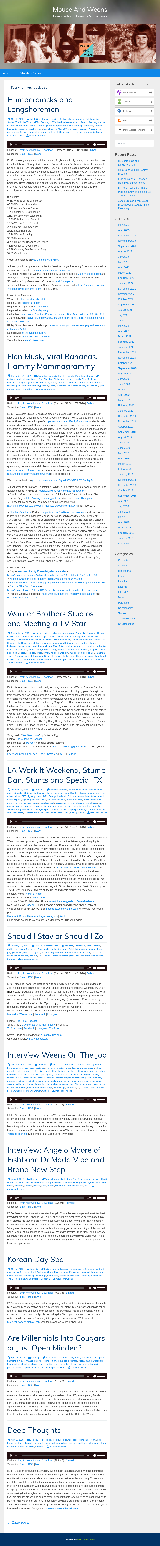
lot (97, 646)
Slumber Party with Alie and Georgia (25, 809)
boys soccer (76, 1269)
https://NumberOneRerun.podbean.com (64, 512)
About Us (8, 73)
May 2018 (123, 517)
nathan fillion (82, 649)
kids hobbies (53, 1272)
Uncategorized (43, 633)
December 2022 (127, 235)
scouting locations (72, 1081)
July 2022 (123, 256)
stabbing (60, 132)
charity (97, 945)
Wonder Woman (84, 659)
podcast (11, 132)
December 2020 (127, 352)
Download (47, 150)
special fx (64, 809)
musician (83, 129)
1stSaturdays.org (38, 310)
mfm (75, 799)
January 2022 (125, 283)
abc (54, 1064)
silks (56, 1275)
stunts (10, 656)
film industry (63, 1071)
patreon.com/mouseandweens (52, 270)
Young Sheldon (14, 662)
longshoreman (35, 129)
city (92, 1064)
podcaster (30, 806)
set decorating (38, 1084)
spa (90, 1275)
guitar (37, 952)
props (39, 653)
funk (42, 1182)
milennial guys (31, 1364)
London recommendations (91, 382)
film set (73, 1071)
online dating (94, 1364)
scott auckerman (53, 1081)
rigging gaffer (57, 653)
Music (71, 119)
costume (60, 636)
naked (10, 1275)
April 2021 (124, 331)
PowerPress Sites (86, 1539)
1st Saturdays (44, 122)
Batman (101, 633)
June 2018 (124, 511)
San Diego (41, 1275)
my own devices (23, 803)
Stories (10, 122)
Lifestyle (62, 119)
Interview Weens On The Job (57, 1054)
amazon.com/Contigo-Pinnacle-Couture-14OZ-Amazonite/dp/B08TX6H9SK (62, 314)
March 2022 (124, 272)
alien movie (69, 633)
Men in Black (34, 649)
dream (91, 1068)
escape (89, 1357)
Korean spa (75, 1272)
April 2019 (124, 458)
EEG (24, 796)
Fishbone (34, 1182)
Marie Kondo (13, 955)
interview (67, 1182)
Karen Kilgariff (14, 799)
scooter (86, 806)
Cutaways (89, 636)
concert (96, 1179)
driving (17, 796)
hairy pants (50, 382)
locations (22, 129)
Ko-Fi (63, 754)
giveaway (16, 952)
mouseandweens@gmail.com (25, 288)
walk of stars (16, 659)
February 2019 (126, 469)
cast (88, 1064)
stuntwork (12, 812)
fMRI (45, 796)
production (31, 1081)
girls (99, 1440)
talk (100, 1275)
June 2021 (124, 320)
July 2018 (123, 506)
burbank (69, 1064)
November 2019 (127, 421)
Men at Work (64, 129)
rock (69, 1185)
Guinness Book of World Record (58, 643)
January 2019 (125, 474)
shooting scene (60, 1084)
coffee (82, 122)
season (11, 1084)
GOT (31, 952)
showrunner (33, 1087)
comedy (68, 379)
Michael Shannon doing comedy (28, 578)
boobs (34, 379)
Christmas (59, 379)
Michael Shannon (30, 385)
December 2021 (127, 288)
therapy (11, 959)
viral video (27, 389)
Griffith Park (35, 643)
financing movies (34, 1361)
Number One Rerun (21, 512)
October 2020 (125, 363)
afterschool (79, 945)
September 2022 (127, 246)
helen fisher (91, 796)
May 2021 (123, 326)
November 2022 (127, 241)
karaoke (98, 125)
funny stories (37, 382)
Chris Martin (30, 793)
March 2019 (124, 464)
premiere (30, 653)
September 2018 (127, 495)
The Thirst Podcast (26, 1021)
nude (56, 1364)
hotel (28, 646)
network (41, 1077)
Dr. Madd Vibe (22, 1182)
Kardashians (97, 1361)
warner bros (30, 659)
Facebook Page (36, 754)
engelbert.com (42, 306)
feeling (53, 949)
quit (93, 955)
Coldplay (41, 793)
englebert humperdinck (54, 125)
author (71, 789)
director (75, 1068)
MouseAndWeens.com (19, 1014)
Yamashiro (98, 659)
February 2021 (126, 341)
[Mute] (94, 144)
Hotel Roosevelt (39, 646)
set (66, 653)
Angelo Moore (52, 1179)
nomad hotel (91, 803)
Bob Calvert (82, 789)
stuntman (100, 653)
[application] (57, 144)
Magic (24, 649)
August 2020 (125, 373)
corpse (51, 636)
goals (91, 1071)
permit (88, 1077)
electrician (48, 639)
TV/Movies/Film (23, 122)
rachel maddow (64, 385)
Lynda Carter (13, 649)
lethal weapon (38, 1074)
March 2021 (124, 336)
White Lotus (96, 132)
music (75, 129)
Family (54, 119)
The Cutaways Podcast (29, 739)
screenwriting (88, 1081)
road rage (91, 1443)
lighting (49, 1074)
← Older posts (18, 1522)
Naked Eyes (95, 129)
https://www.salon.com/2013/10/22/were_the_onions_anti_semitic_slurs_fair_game (53, 590)
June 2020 (124, 384)
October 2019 (125, 426)
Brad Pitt (42, 379)
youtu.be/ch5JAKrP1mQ (45, 259)
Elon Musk (87, 379)
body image (50, 1269)
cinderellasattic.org (37, 1038)
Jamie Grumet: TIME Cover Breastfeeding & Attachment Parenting (133, 205)
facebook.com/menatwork (36, 336)
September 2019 (127, 432)
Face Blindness (18, 582)
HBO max (93, 643)
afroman (63, 789)
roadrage (101, 1443)
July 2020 (123, 379)
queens (52, 806)
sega (93, 806)
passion (11, 806)
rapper (60, 806)
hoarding (78, 125)
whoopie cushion (66, 659)
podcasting (41, 806)
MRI (80, 799)
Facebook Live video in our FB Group (77, 867)
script (99, 1081)
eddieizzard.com (31, 303)
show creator (92, 1084)
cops (44, 636)
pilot (95, 1077)
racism (51, 1185)
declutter (20, 949)
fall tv (20, 1071)
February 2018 (126, 533)
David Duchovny (55, 793)
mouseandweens (37, 135)
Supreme (19, 656)
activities (69, 945)
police (22, 653)
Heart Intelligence (50, 952)
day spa (11, 1272)
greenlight (100, 1071)
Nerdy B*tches (34, 893)
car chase (79, 1064)
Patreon (30, 742)
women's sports (15, 135)
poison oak (12, 653)
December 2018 (127, 479)
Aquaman (91, 633)
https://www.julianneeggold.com (43, 498)
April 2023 (124, 230)
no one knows (77, 803)
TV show (84, 1087)
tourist (18, 389)
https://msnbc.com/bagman (22, 597)
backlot (60, 1064)
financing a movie (16, 1361)
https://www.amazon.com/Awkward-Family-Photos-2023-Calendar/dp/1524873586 (52, 575)
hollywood (12, 646)
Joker (61, 646)
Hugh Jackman (38, 1272)
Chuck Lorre (34, 636)
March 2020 (124, 400)
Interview (123, 581)
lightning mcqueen (31, 799)
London (73, 382)
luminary (61, 799)
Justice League (72, 646)
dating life (80, 1357)
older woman (80, 1364)
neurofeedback (46, 803)
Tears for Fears (81, 132)
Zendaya (45, 1279)
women (37, 1091)
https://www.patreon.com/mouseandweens (62, 490)
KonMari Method (73, 952)
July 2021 (123, 315)
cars (91, 789)
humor (10, 1443)
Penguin (93, 649)
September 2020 (127, 368)
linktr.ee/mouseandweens (89, 285)
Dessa (83, 793)
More (38, 154)
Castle (10, 636)
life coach (96, 952)
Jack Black (62, 382)
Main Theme (39, 1024)
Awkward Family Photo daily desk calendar (42, 571)
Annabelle (80, 633)
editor (98, 1068)
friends (97, 639)
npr (100, 803)
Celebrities (35, 119)
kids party (12, 129)
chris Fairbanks (14, 793)
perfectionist (78, 1077)
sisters (51, 132)
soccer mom (81, 1275)
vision (93, 1087)
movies (61, 649)
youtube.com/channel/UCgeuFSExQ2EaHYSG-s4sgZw (63, 480)
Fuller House (21, 643)
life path (29, 1443)
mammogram (14, 385)
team (20, 812)
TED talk (28, 812)
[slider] (101, 144)
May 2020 (123, 389)
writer (66, 812)
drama (83, 1068)
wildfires (39, 1446)
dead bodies (35, 639)
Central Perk (21, 636)
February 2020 (126, 405)
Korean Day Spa (35, 1259)
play (100, 1077)
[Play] (11, 144)
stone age (82, 809)
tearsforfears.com (34, 340)
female (47, 1071)
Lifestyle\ (123, 592)
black (62, 1179)
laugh (79, 1182)
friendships (84, 1440)
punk (43, 1185)
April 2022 (124, 267)
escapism (99, 1357)
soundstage (59, 1087)
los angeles (85, 1074)
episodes (11, 1071)
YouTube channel (17, 1133)
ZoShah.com (14, 1028)
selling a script (23, 1084)
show (82, 1084)
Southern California (24, 1446)
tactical (28, 656)
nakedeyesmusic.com (34, 333)
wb (55, 659)
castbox (98, 789)
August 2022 (125, 251)
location (90, 646)
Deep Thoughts (34, 1430)
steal (95, 1275)
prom (87, 955)
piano (72, 955)
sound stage (46, 1087)
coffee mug (91, 122)
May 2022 (123, 262)
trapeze (36, 1279)
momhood (50, 1443)
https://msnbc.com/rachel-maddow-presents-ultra (68, 593)
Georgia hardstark (58, 796)
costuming (50, 1068)
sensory (100, 955)
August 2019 (125, 437)
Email (23, 154)
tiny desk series (41, 812)
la (29, 1074)
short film (73, 1084)
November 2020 (127, 357)
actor (48, 1357)
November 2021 (127, 294)
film (54, 1071)
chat (75, 122)
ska (81, 1185)
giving (25, 952)
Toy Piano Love (30, 735)
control (101, 122)
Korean (64, 1272)
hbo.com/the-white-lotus (34, 299)
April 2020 (124, 395)
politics (36, 1185)
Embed (93, 150)
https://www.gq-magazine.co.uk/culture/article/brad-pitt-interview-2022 (68, 582)
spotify (73, 809)
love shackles (50, 129)
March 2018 (124, 527)
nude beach (66, 1364)
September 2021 (127, 304)
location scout (61, 1074)
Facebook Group (16, 754)
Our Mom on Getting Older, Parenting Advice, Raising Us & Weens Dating (134, 192)
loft (49, 799)
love (54, 799)
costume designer (74, 636)
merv (69, 799)
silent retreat (41, 132)
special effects (51, 809)
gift (8, 952)
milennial (18, 1364)
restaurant (60, 1185)
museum (70, 649)
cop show (23, 1068)
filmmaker (83, 1071)
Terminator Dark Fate (43, 656)
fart (90, 639)
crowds (77, 379)
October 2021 (125, 299)
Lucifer (102, 646)
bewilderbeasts (64, 122)
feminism (62, 949)
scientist (77, 806)
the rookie (89, 656)
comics (63, 1440)
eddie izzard (36, 125)
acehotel (53, 789)
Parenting (79, 119)
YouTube (54, 1028)
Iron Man (53, 646)
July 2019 (123, 442)
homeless (88, 125)
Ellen (56, 639)
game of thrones (96, 949)
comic (56, 1440)
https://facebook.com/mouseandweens (28, 474)
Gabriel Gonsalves (77, 949)
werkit (53, 812)
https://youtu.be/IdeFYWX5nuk (65, 578)
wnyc (60, 812)
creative (61, 1068)
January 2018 (125, 538)
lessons (86, 952)
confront (100, 1269)
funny (69, 125)
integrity (101, 796)
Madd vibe (100, 1182)
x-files (81, 812)
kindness (19, 1443)
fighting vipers (34, 796)
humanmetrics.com (51, 1035)
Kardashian (84, 1361)
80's (54, 122)
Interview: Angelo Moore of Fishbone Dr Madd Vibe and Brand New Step (55, 1159)
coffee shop (88, 1269)
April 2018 (124, 522)
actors (55, 1357)
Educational (124, 571)
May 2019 (123, 453)
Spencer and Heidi (40, 1367)
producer (20, 1081)
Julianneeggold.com (89, 274)
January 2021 (125, 347)
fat (17, 1272)
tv (8, 659)
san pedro (29, 132)
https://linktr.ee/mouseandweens (25, 505)
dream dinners (14, 125)
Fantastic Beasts (80, 639)
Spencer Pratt (58, 1367)
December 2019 (127, 416)
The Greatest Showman (19, 1279)
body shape (63, 1269)
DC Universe (21, 639)
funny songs (24, 382)
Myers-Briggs (45, 955)
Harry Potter (81, 643)
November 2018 (127, 485)
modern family (49, 649)
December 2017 (127, 543)
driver (10, 796)
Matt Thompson (64, 281)
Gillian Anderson (76, 796)
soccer (70, 1275)
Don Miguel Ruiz (34, 949)
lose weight (87, 1272)
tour (86, 1185)
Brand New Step (74, 1179)
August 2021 (125, 310)
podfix (19, 132)
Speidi (27, 1367)
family (46, 949)
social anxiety (79, 385)
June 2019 (124, 448)
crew (68, 1068)
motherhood (62, 1443)
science (68, 806)
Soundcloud (39, 897)
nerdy (35, 803)
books (89, 945)
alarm (59, 633)
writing (73, 812)
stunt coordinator (86, 653)
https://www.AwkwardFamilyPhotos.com (68, 421)
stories (69, 132)
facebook (73, 1440)
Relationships (92, 119)
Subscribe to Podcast (30, 73)
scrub (50, 1275)
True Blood (100, 656)
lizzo (44, 799)
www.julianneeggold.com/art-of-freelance (71, 901)
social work (92, 385)
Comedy (45, 119)
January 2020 (125, 410)
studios (72, 653)
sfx (98, 806)
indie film (22, 1074)
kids (83, 646)
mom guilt (39, 1443)
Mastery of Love (29, 955)
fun (21, 1272)
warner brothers (45, 659)
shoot (49, 1084)
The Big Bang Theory (72, 656)
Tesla (57, 656)
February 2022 (126, 278)
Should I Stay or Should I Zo (55, 936)
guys (60, 1361)
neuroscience (62, 803)
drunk (26, 125)
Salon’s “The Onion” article (25, 586)
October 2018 (125, 490)
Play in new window (29, 150)
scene (41, 1081)
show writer (20, 1087)
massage (98, 1272)
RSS (30, 154)
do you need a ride (96, 793)
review (46, 653)
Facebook (39, 1014)
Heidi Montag (70, 1361)
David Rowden (71, 793)
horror (21, 646)
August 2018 (125, 501)
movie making (46, 1364)
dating (71, 1357)
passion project (63, 1077)
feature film (37, 1071)
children (11, 949)
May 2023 (123, 225)
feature (27, 1071)
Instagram (52, 754)
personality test (60, 955)
